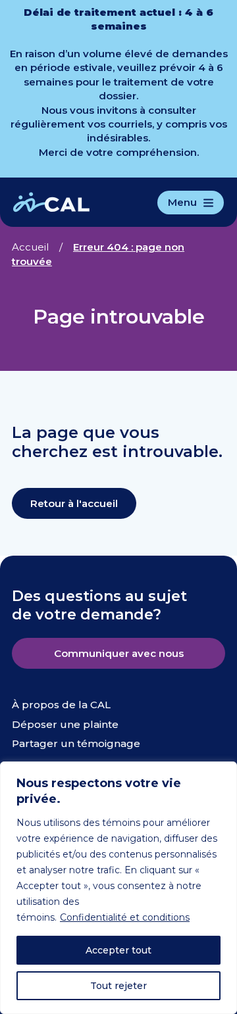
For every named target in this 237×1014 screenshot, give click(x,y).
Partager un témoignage (76, 743)
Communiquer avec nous (119, 653)
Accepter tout (118, 950)
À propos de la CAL (61, 704)
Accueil (30, 247)
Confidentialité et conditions (125, 917)
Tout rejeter (118, 986)
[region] (118, 887)
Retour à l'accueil (74, 503)
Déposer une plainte (65, 724)
